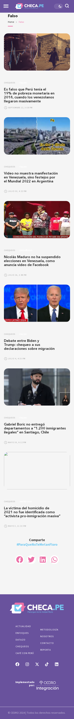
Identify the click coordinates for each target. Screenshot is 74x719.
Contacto (47, 643)
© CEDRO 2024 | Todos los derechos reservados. (37, 713)
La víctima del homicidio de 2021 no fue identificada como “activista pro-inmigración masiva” (32, 512)
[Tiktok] (47, 664)
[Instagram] (27, 664)
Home (11, 22)
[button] (63, 702)
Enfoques (22, 633)
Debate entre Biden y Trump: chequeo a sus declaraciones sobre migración (29, 345)
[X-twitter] (37, 664)
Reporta (45, 650)
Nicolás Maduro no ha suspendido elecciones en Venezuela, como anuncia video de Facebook (32, 261)
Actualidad (23, 626)
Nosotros (47, 636)
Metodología (49, 629)
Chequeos (22, 646)
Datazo (20, 640)
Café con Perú (25, 653)
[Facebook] (17, 664)
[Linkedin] (57, 664)
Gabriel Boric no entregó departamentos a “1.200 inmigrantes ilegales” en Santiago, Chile (35, 428)
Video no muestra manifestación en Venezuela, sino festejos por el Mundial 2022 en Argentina (31, 177)
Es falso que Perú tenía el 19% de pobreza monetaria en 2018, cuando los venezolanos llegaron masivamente (29, 95)
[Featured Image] (37, 52)
